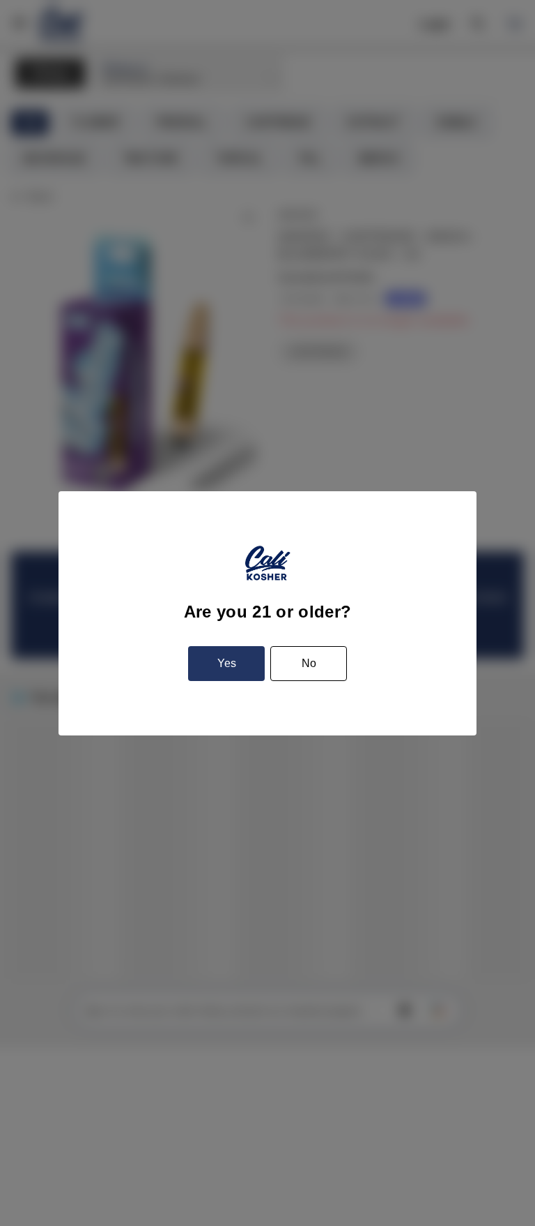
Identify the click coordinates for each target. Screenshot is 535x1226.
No (309, 663)
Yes (226, 663)
